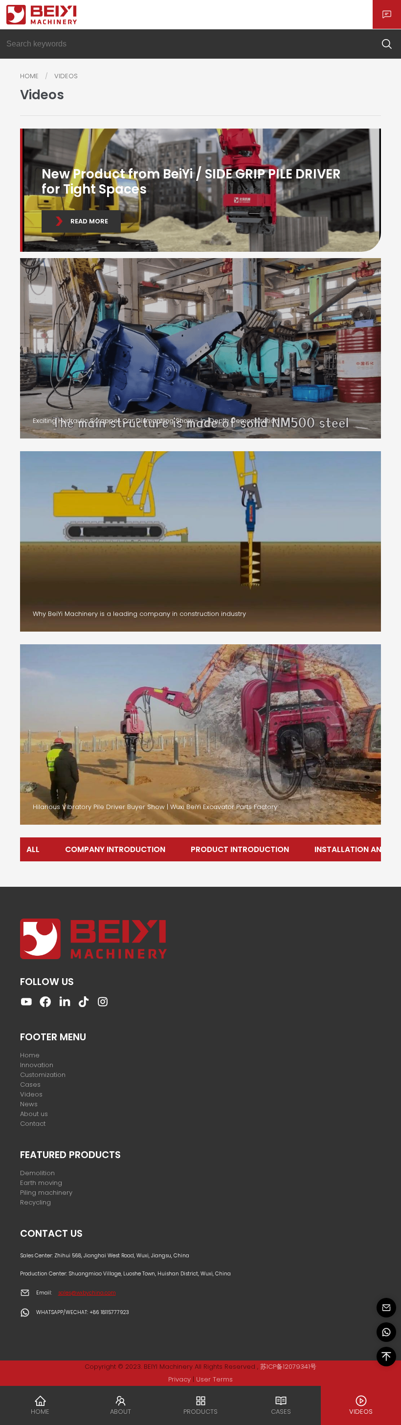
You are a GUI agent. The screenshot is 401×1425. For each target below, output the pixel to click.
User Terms (214, 1379)
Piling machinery (46, 1192)
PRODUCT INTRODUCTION (240, 849)
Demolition (37, 1173)
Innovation (36, 1065)
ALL (33, 849)
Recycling (35, 1202)
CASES (281, 1411)
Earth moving (41, 1182)
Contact (32, 1123)
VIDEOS (66, 76)
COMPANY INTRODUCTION (115, 849)
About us (34, 1113)
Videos (31, 1094)
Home (30, 1055)
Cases (30, 1084)
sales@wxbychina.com (87, 1292)
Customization (43, 1074)
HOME (29, 76)
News (29, 1104)
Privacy (179, 1379)
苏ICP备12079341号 (288, 1366)
